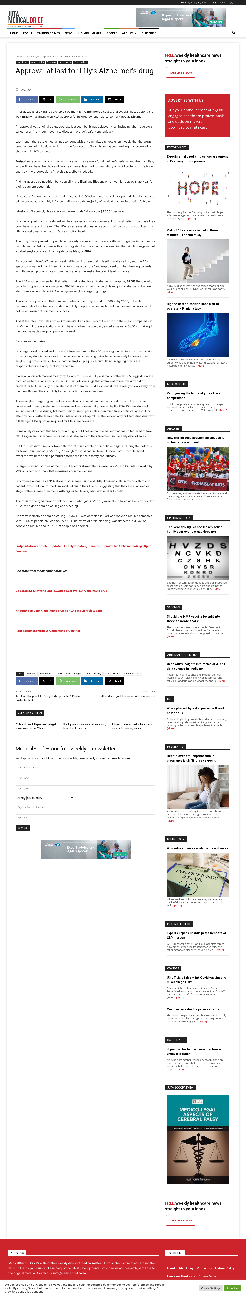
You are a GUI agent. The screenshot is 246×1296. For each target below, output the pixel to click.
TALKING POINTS (48, 33)
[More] (192, 218)
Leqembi (129, 673)
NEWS (69, 33)
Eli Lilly (97, 673)
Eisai (88, 673)
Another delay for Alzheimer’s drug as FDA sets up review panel (59, 611)
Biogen (78, 673)
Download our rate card (188, 127)
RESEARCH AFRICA (90, 33)
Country (21, 798)
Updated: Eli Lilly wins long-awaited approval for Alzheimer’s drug (61, 591)
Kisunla (117, 673)
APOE (59, 673)
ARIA (68, 673)
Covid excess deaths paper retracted (194, 1009)
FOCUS (27, 33)
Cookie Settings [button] (210, 1288)
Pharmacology (81, 62)
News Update (65, 62)
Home (19, 56)
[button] (233, 33)
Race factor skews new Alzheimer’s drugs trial (48, 630)
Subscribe (149, 33)
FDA (107, 673)
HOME (14, 33)
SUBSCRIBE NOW (180, 72)
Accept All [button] (233, 1288)
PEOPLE (112, 33)
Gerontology (32, 56)
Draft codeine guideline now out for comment (126, 696)
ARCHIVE (127, 33)
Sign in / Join (219, 2)
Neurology (51, 62)
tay (139, 673)
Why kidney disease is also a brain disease (197, 848)
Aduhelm (31, 673)
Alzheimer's (46, 673)
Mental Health (37, 62)
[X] (231, 2)
